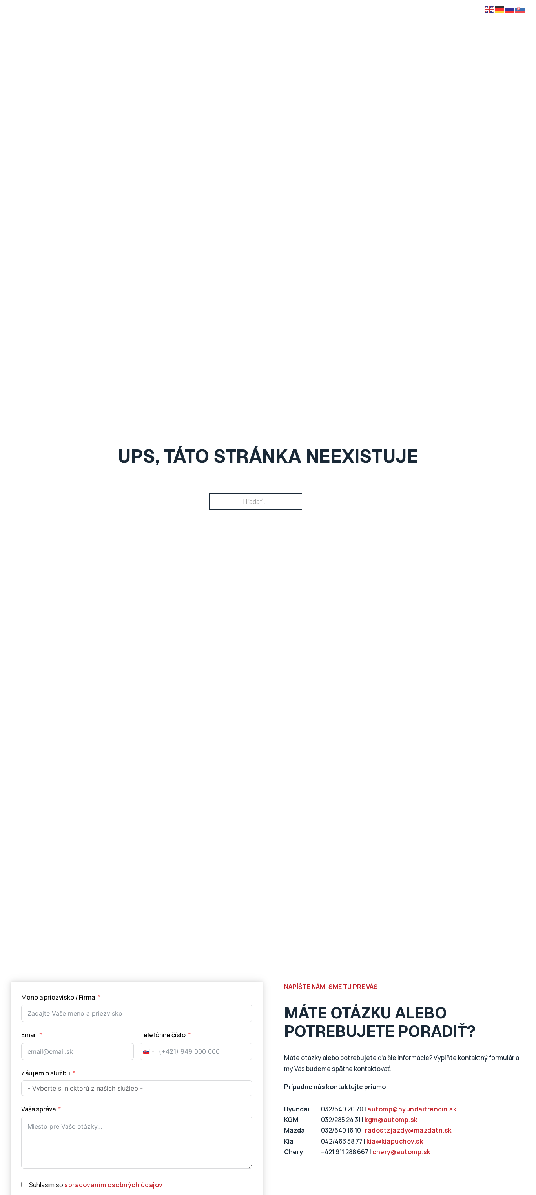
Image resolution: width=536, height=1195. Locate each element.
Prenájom (270, 26)
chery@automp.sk (401, 1152)
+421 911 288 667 (344, 1152)
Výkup (307, 26)
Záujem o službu (45, 1073)
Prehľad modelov (114, 26)
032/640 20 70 (342, 1109)
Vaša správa (38, 1109)
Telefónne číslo (163, 1035)
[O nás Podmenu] (440, 26)
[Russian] (510, 9)
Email (29, 1035)
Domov (65, 26)
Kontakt (469, 26)
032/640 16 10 (341, 1130)
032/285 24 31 (341, 1119)
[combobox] (148, 1051)
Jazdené (230, 26)
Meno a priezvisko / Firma (58, 997)
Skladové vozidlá (179, 26)
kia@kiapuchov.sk (394, 1141)
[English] (490, 9)
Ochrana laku (350, 26)
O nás (425, 26)
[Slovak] (520, 9)
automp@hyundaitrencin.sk (411, 1109)
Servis (393, 26)
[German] (500, 9)
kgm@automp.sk (391, 1119)
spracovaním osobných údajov (113, 1184)
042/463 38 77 (342, 1141)
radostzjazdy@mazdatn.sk (408, 1130)
